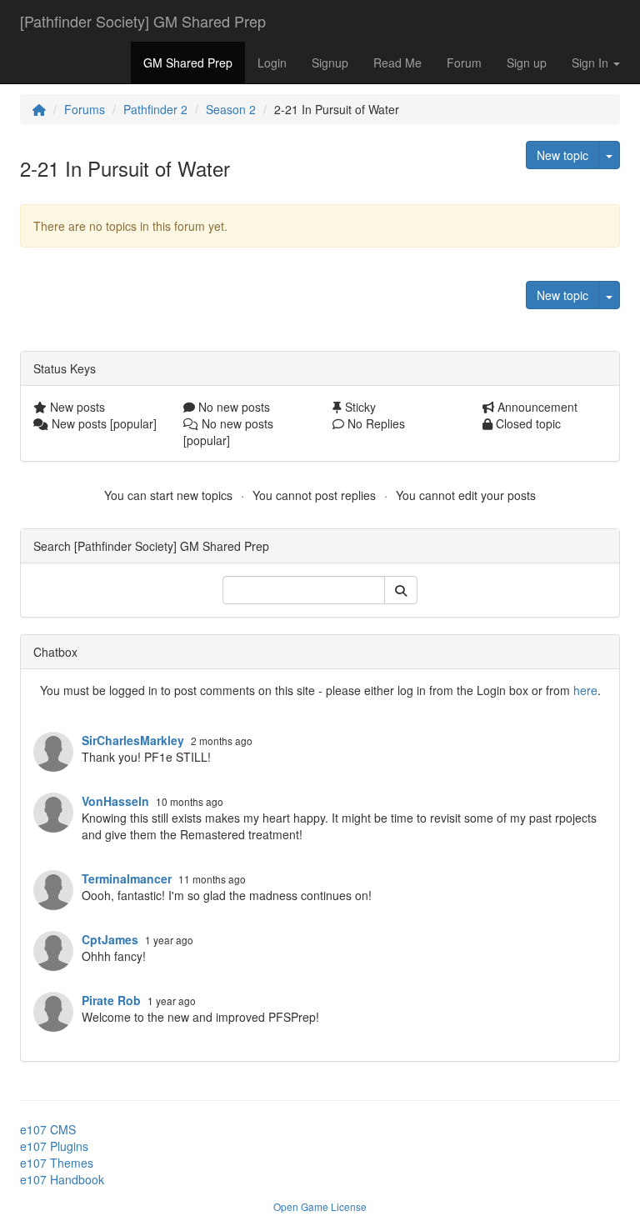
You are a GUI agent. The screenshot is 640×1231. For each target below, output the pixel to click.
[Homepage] (39, 109)
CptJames (110, 939)
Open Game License (320, 1206)
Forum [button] (464, 62)
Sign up (527, 62)
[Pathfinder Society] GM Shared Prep (143, 21)
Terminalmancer (127, 878)
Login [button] (272, 62)
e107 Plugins (54, 1146)
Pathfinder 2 (155, 109)
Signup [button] (330, 62)
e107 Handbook (62, 1179)
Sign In (592, 62)
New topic (562, 155)
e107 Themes (56, 1162)
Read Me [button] (397, 62)
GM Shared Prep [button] (187, 62)
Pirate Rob (111, 1000)
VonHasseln (115, 801)
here (585, 690)
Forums (84, 109)
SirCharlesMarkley (133, 740)
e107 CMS (48, 1129)
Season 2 (231, 109)
